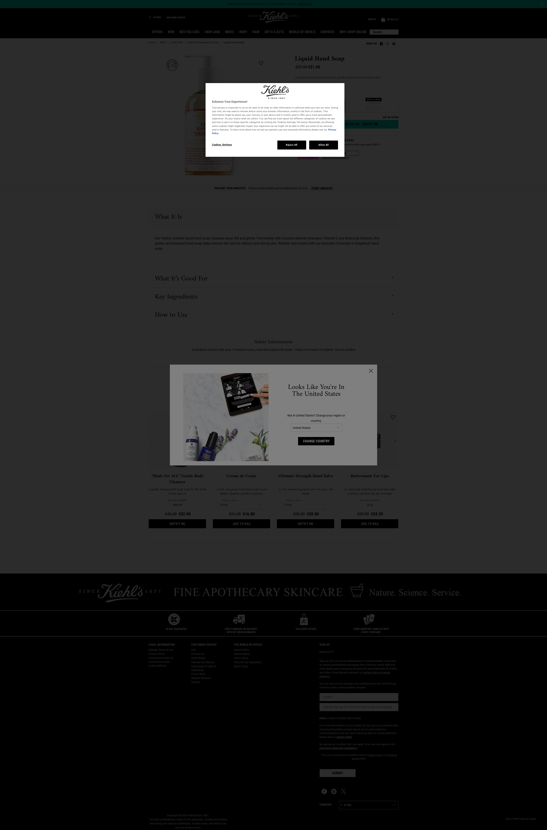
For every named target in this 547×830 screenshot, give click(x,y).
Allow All (323, 144)
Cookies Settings (222, 144)
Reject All (291, 144)
